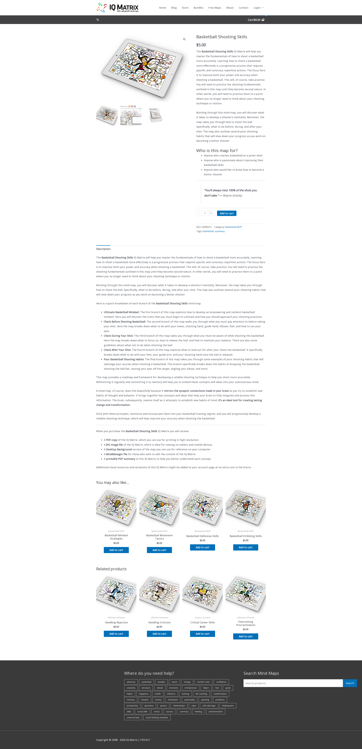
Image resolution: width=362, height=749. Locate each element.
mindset (145, 699)
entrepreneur (191, 687)
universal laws (133, 717)
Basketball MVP (233, 227)
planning (205, 699)
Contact (243, 7)
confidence (221, 682)
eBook (160, 687)
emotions (173, 687)
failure (206, 687)
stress (157, 711)
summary (220, 231)
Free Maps (214, 7)
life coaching (201, 693)
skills (129, 711)
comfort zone (203, 682)
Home (162, 7)
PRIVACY (145, 740)
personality (190, 699)
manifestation (220, 693)
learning (185, 693)
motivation (173, 699)
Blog (174, 7)
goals (227, 687)
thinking (198, 711)
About (230, 7)
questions (149, 705)
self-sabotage (209, 705)
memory (131, 699)
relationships (179, 705)
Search (350, 683)
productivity (132, 705)
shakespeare (228, 705)
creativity (131, 687)
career (174, 682)
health (158, 693)
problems (220, 699)
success (169, 711)
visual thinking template (157, 717)
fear (217, 687)
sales (193, 705)
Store (185, 7)
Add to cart (227, 213)
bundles (161, 682)
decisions (146, 687)
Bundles (198, 7)
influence (171, 693)
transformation (216, 711)
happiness (143, 693)
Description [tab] (103, 249)
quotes (163, 705)
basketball (208, 231)
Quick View (116, 525)
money (158, 699)
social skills (142, 711)
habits (130, 693)
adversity (131, 682)
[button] (97, 19)
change (187, 682)
